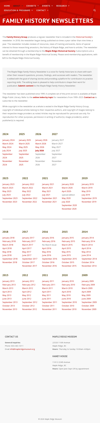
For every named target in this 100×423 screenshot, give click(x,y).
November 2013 (9, 309)
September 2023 (9, 198)
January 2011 (48, 281)
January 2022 (28, 184)
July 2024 (6, 150)
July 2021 (46, 195)
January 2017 (28, 237)
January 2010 (68, 281)
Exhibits (31, 5)
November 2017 (29, 266)
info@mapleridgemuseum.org (22, 349)
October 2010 (68, 305)
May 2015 (66, 252)
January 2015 (68, 237)
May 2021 (46, 191)
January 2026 (41, 140)
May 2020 (66, 198)
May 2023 (6, 191)
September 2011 (49, 302)
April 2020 (66, 191)
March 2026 (40, 143)
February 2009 (88, 284)
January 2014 (88, 237)
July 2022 (26, 195)
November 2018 (9, 262)
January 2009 (88, 281)
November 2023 (9, 201)
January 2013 (8, 281)
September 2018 (9, 258)
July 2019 (86, 195)
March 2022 (27, 187)
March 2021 (47, 187)
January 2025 (25, 140)
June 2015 (66, 255)
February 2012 (28, 284)
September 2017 (29, 258)
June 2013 (6, 298)
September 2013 (9, 302)
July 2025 (23, 150)
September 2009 (89, 302)
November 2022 (29, 201)
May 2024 (6, 147)
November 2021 (49, 201)
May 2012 (26, 295)
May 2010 (66, 295)
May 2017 (26, 252)
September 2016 (49, 258)
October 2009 (88, 305)
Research (61, 5)
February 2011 (48, 284)
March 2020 (67, 187)
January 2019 (88, 184)
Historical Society (83, 37)
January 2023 (8, 184)
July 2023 (6, 195)
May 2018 (6, 252)
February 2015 (68, 241)
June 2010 (66, 298)
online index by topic (43, 97)
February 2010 (68, 284)
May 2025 (23, 147)
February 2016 (48, 241)
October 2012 (28, 305)
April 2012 (26, 291)
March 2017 (27, 244)
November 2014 (89, 266)
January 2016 (48, 237)
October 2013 (8, 305)
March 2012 (27, 288)
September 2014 (89, 258)
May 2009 (86, 295)
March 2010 (67, 288)
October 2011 (48, 305)
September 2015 (69, 258)
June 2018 (6, 255)
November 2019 (89, 201)
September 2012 (29, 302)
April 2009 (86, 291)
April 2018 (7, 248)
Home (7, 5)
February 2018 (9, 241)
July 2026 (39, 150)
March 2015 (67, 244)
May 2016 (46, 252)
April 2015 (66, 248)
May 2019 (86, 191)
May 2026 (39, 147)
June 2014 (86, 255)
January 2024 (8, 140)
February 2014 (88, 241)
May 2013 (6, 295)
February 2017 (28, 241)
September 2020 (69, 205)
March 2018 (7, 244)
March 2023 (7, 187)
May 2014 (86, 252)
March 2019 (87, 187)
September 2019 (89, 198)
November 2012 (29, 309)
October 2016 (48, 262)
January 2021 (48, 184)
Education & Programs (17, 10)
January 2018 (8, 237)
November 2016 (49, 266)
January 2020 (68, 184)
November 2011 (49, 309)
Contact (41, 10)
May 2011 (46, 295)
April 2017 (26, 248)
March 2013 (7, 288)
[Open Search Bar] (95, 10)
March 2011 (47, 288)
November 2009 (89, 309)
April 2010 (66, 291)
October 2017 (28, 262)
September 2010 (69, 302)
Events (46, 5)
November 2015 (69, 266)
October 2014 (88, 262)
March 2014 (87, 244)
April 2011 (46, 291)
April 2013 (7, 291)
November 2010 (69, 309)
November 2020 (69, 208)
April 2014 (86, 248)
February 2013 (9, 284)
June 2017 (26, 255)
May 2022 (26, 191)
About (16, 5)
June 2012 (26, 298)
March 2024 (7, 143)
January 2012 (28, 281)
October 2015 (68, 262)
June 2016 (46, 255)
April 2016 (46, 248)
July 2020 (66, 201)
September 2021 (49, 198)
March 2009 (87, 288)
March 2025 (24, 143)
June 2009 (86, 298)
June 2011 (46, 298)
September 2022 (29, 198)
